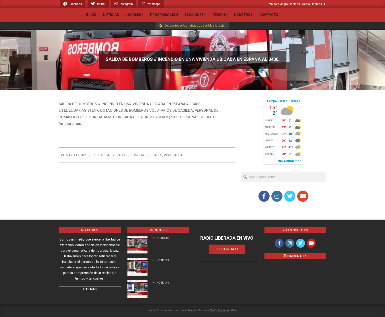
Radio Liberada (219, 310)
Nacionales (297, 256)
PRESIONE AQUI (227, 249)
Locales (155, 155)
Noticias (104, 155)
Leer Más (89, 289)
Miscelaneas (174, 155)
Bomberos (139, 155)
